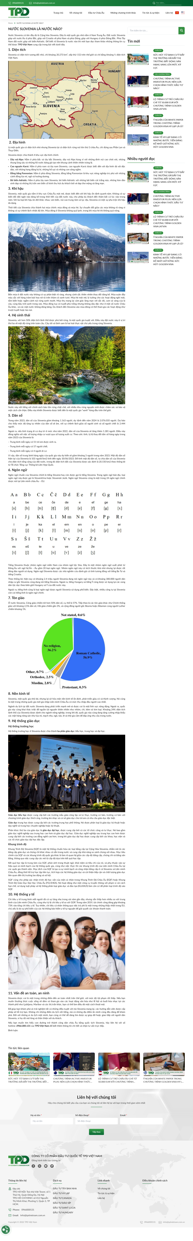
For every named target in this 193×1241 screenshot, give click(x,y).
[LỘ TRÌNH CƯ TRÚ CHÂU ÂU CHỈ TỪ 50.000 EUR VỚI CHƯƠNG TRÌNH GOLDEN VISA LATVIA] (139, 102)
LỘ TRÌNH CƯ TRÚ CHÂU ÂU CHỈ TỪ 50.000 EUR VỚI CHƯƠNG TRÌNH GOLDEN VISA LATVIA (117, 1080)
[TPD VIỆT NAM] (18, 12)
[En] (183, 13)
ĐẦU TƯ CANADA (62, 1198)
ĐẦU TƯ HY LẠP (61, 1193)
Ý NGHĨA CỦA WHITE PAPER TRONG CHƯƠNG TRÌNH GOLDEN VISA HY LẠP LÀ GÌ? (168, 123)
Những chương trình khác (123, 12)
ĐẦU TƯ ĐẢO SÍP (62, 1203)
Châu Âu (158, 50)
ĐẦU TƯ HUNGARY (63, 1212)
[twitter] (52, 1166)
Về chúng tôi (75, 12)
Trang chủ (58, 12)
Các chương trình (162, 74)
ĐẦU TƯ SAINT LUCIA (64, 1208)
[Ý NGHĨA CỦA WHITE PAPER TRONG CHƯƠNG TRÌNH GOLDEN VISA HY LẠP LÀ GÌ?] (139, 121)
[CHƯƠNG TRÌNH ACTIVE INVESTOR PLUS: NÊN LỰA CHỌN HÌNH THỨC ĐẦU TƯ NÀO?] (139, 81)
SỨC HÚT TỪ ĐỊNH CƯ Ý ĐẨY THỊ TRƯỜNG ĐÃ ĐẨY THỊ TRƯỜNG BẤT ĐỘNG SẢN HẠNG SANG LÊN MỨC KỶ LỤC (168, 61)
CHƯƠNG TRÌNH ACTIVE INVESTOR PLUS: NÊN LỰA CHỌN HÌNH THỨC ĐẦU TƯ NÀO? (72, 1080)
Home (10, 23)
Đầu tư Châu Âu (96, 12)
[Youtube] (45, 1166)
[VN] (177, 13)
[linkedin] (39, 1166)
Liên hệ (169, 12)
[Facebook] (33, 1166)
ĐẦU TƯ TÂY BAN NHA (65, 1188)
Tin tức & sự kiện (150, 12)
